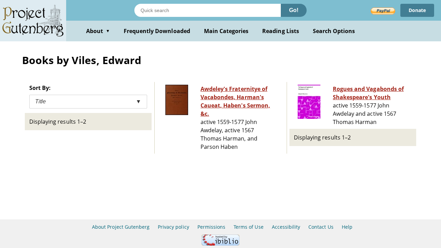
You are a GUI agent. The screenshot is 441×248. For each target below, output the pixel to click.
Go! (293, 10)
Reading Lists (280, 31)
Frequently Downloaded (157, 31)
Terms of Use (248, 227)
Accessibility (286, 227)
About (98, 31)
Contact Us (320, 227)
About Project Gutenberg (121, 227)
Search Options (334, 31)
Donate (417, 10)
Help (347, 227)
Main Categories (226, 31)
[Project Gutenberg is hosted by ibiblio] (220, 243)
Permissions (211, 227)
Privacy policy (173, 227)
